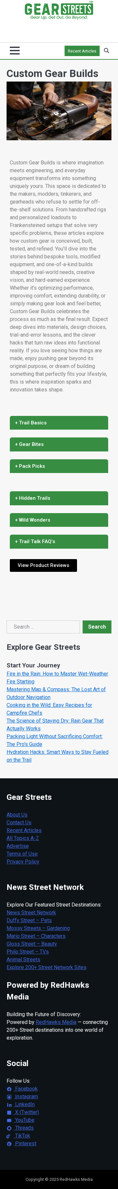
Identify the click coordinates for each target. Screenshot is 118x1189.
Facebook (26, 1089)
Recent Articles (82, 51)
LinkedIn (24, 1104)
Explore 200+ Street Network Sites (47, 967)
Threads (24, 1128)
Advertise (18, 846)
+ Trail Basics (31, 423)
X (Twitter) (26, 1112)
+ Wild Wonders (32, 520)
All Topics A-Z (23, 838)
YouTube (24, 1120)
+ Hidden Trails (32, 498)
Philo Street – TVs (28, 952)
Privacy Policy (23, 862)
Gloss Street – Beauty (32, 944)
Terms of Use (22, 854)
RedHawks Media (56, 1022)
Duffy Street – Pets (29, 920)
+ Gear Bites (29, 444)
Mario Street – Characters (36, 936)
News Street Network (31, 912)
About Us (17, 815)
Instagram (26, 1096)
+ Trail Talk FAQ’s (35, 541)
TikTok (22, 1136)
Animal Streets (23, 959)
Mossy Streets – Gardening (38, 928)
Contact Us (19, 822)
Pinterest (25, 1143)
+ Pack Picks (30, 466)
